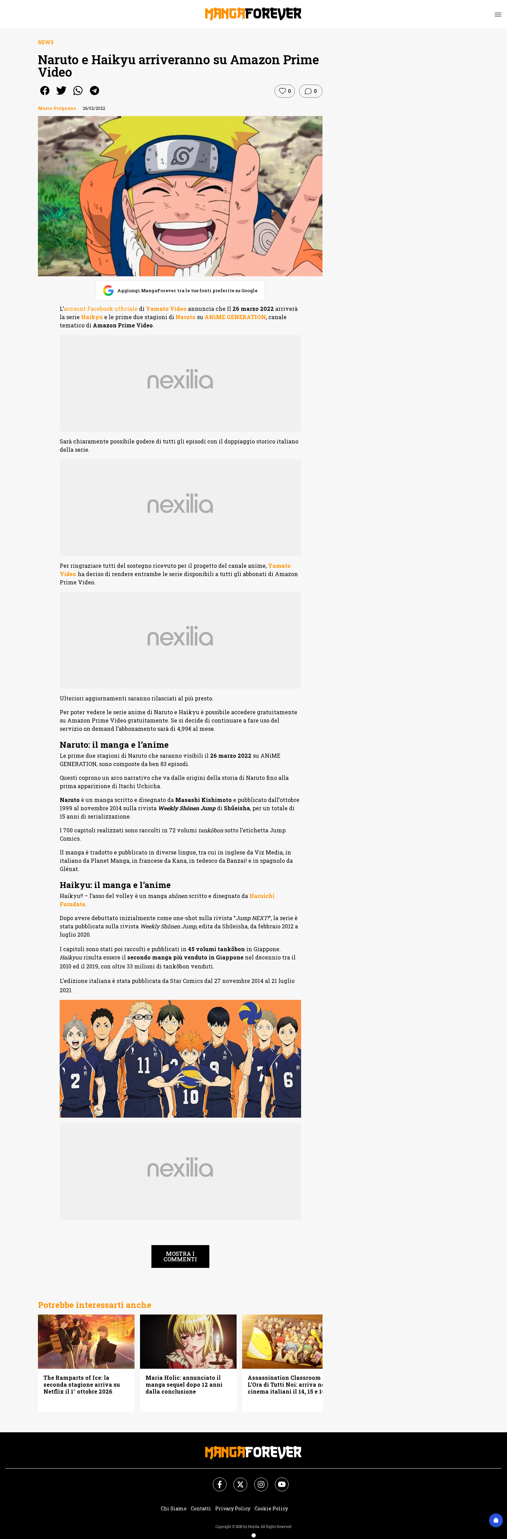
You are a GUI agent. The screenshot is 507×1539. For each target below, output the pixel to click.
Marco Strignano (57, 108)
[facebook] (45, 95)
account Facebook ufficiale (101, 308)
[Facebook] (215, 1480)
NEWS (46, 42)
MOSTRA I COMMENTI (180, 1256)
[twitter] (61, 95)
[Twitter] (236, 1480)
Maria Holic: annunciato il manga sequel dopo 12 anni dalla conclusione (184, 1384)
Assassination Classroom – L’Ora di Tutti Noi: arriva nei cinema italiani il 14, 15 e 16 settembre (287, 1384)
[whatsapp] (78, 95)
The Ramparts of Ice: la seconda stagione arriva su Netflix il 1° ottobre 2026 (81, 1384)
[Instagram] (257, 1480)
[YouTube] (277, 1480)
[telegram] (94, 95)
